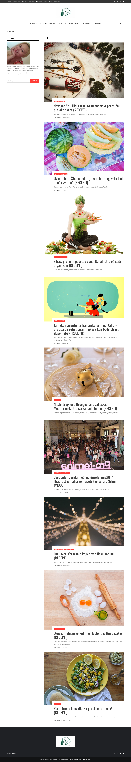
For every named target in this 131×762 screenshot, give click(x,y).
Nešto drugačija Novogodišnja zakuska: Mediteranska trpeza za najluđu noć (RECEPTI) (85, 406)
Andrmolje (57, 174)
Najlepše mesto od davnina (47, 24)
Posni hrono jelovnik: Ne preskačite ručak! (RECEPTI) (83, 710)
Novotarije (39, 1)
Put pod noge (33, 24)
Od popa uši (66, 472)
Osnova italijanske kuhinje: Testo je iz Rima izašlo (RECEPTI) (88, 635)
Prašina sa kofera (74, 24)
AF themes (87, 759)
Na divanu (98, 24)
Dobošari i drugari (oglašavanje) (52, 1)
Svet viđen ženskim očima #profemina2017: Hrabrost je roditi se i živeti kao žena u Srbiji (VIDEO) (85, 481)
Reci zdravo (64, 174)
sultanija (57, 117)
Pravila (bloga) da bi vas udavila (26, 1)
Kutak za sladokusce (59, 101)
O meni (15, 1)
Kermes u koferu (87, 24)
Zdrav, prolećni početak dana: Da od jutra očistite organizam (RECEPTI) (88, 263)
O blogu (9, 1)
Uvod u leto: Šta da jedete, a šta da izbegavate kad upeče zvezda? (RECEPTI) (88, 180)
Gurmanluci (62, 24)
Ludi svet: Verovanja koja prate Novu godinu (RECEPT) (84, 555)
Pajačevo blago (69, 549)
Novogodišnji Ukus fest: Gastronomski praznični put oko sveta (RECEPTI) (87, 108)
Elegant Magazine (78, 759)
